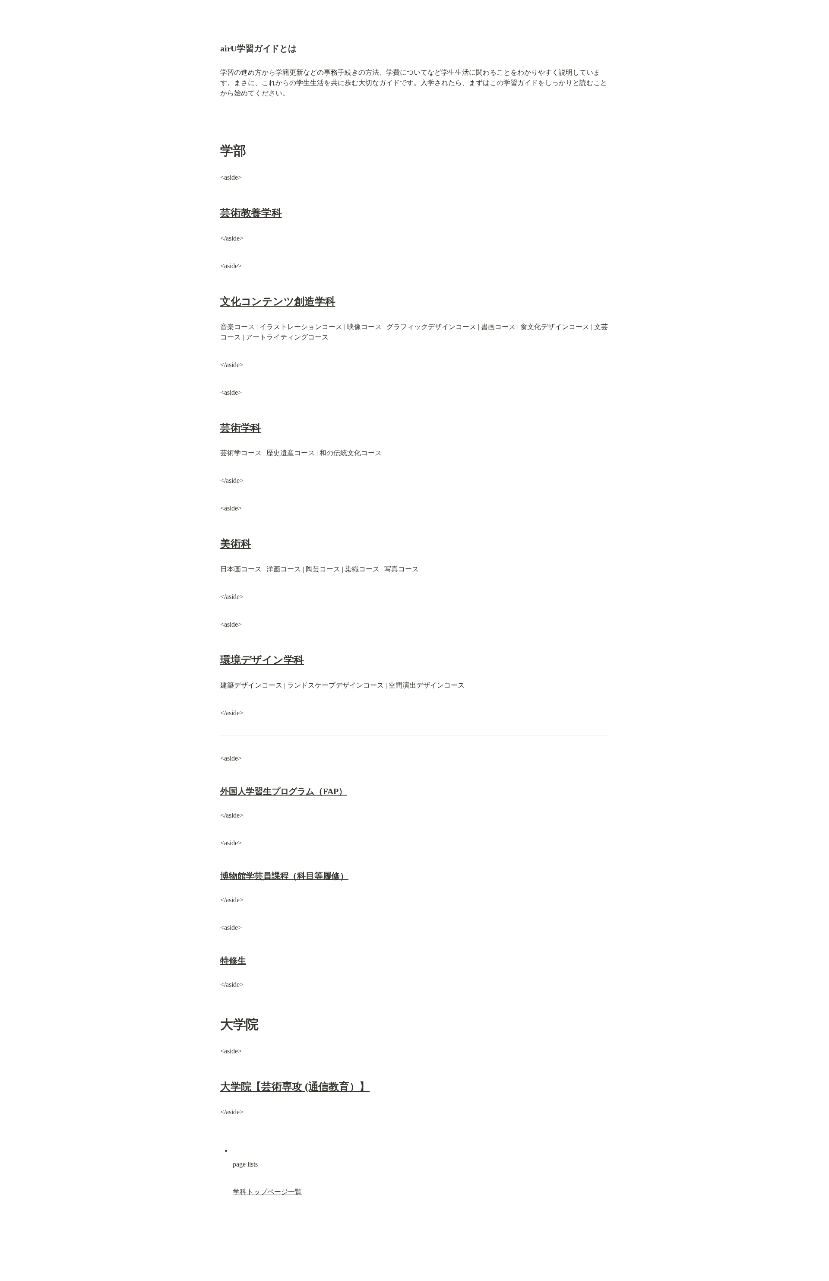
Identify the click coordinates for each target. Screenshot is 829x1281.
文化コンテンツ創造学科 (277, 301)
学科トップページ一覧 (267, 1191)
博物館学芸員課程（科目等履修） (284, 876)
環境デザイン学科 (262, 660)
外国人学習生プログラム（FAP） (283, 791)
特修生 (233, 960)
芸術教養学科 (251, 213)
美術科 (235, 543)
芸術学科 (240, 428)
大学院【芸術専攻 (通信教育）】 (295, 1086)
